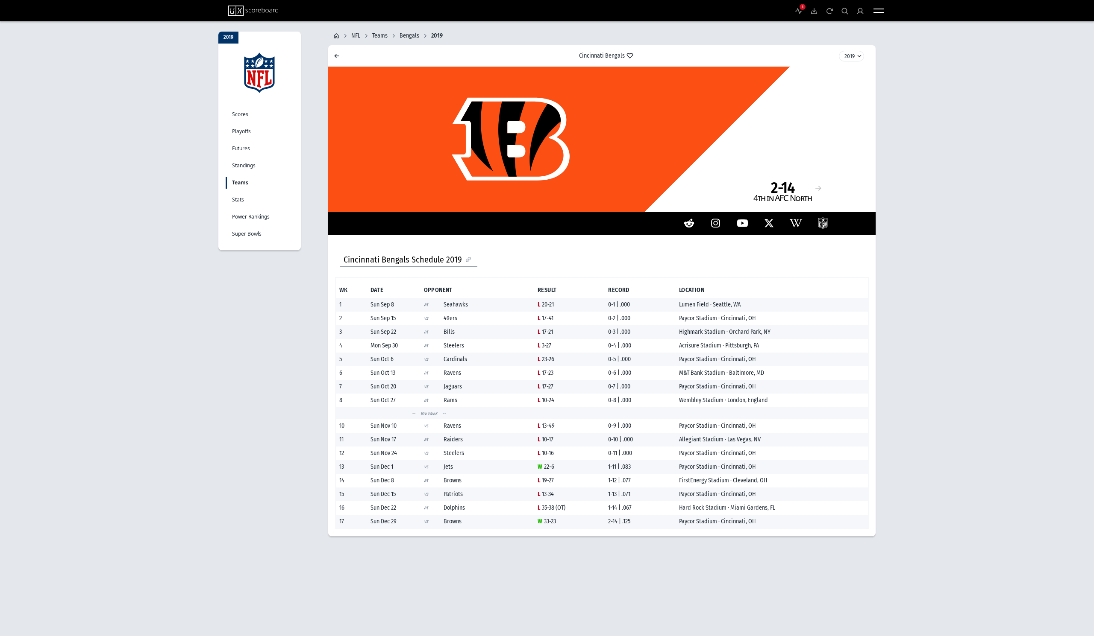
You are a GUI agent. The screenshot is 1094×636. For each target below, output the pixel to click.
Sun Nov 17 (383, 439)
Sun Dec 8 (382, 480)
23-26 (546, 359)
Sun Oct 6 (382, 359)
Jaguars (453, 386)
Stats (238, 199)
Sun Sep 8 (382, 304)
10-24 (546, 400)
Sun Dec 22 (383, 507)
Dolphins (454, 507)
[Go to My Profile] (860, 10)
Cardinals (455, 359)
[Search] (845, 10)
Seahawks (456, 304)
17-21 (545, 332)
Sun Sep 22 (383, 332)
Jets (448, 466)
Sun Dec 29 (384, 521)
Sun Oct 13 (383, 372)
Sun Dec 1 (382, 466)
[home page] (336, 36)
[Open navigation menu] (878, 10)
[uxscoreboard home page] (253, 11)
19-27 (546, 480)
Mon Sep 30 (384, 345)
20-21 (546, 304)
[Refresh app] (829, 10)
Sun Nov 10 (384, 425)
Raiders (453, 439)
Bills (449, 332)
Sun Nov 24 (384, 453)
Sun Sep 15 (383, 318)
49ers (450, 318)
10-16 (546, 453)
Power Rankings (251, 216)
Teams (240, 182)
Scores (240, 114)
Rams (450, 400)
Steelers (454, 345)
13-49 (546, 425)
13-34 (546, 494)
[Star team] (629, 55)
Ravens (452, 372)
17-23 (545, 372)
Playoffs (241, 131)
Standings (244, 165)
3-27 (544, 345)
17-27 (545, 386)
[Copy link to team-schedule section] (468, 259)
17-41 (545, 318)
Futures (241, 148)
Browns (453, 480)
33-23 (547, 521)
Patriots (453, 494)
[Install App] (814, 10)
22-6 (546, 466)
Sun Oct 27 (383, 400)
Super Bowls (247, 233)
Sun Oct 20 (383, 386)
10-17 (545, 439)
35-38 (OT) (551, 507)
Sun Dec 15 (383, 494)
